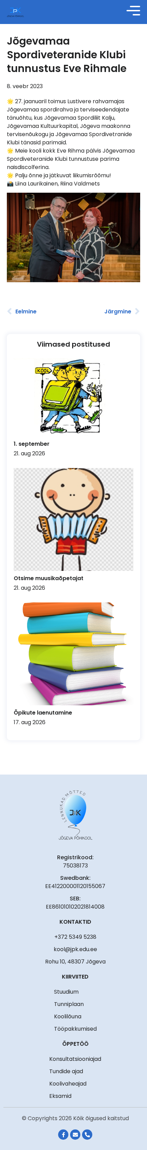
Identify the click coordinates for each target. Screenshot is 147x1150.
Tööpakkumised (75, 1029)
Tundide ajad (66, 1071)
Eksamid (60, 1096)
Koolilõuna (67, 1016)
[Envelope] (75, 1134)
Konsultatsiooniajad (75, 1059)
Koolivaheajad (67, 1084)
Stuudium (66, 992)
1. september (32, 444)
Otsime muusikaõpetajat (48, 578)
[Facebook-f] (63, 1134)
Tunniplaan (69, 1004)
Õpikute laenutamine (43, 713)
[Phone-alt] (87, 1134)
